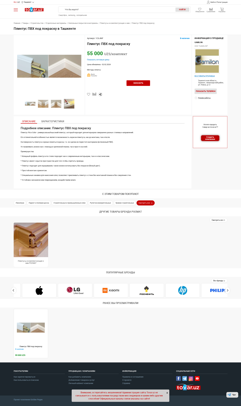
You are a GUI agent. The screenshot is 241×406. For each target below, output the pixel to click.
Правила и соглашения (132, 377)
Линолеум (20, 203)
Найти (182, 10)
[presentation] (13, 290)
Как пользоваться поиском (26, 380)
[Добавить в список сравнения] (94, 95)
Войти (212, 2)
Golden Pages (37, 399)
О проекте (126, 380)
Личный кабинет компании (80, 383)
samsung (72, 15)
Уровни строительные (124, 203)
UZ (18, 2)
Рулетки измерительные (100, 203)
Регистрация (222, 2)
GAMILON (199, 42)
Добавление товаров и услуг (81, 380)
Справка (126, 383)
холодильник (81, 15)
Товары (25, 23)
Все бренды (218, 281)
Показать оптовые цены (98, 60)
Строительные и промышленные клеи (69, 203)
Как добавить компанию (79, 377)
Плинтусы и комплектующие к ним (115, 23)
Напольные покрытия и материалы (83, 23)
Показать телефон (205, 91)
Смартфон (63, 15)
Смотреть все (218, 220)
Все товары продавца (205, 76)
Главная (17, 23)
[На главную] (34, 9)
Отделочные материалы (56, 23)
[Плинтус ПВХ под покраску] (31, 327)
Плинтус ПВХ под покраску (31, 346)
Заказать (138, 83)
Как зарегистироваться (24, 377)
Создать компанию (210, 138)
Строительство (37, 23)
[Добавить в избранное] (89, 94)
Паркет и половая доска (39, 203)
